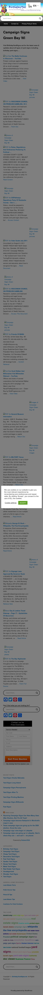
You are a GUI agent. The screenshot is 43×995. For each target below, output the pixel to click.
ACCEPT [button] (23, 503)
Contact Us (14, 24)
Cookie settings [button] (10, 503)
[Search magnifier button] (40, 18)
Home (6, 24)
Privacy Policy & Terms (29, 24)
